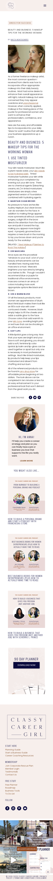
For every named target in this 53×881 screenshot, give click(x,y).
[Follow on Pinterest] (19, 808)
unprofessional (30, 103)
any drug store (27, 371)
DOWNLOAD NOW (26, 665)
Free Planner (11, 784)
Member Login (12, 768)
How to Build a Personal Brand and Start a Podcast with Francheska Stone (25, 521)
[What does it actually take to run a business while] (13, 833)
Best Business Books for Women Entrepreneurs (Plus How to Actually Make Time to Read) (25, 578)
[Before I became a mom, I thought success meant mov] (39, 833)
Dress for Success (20, 22)
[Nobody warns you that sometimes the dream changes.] (13, 860)
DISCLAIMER (42, 878)
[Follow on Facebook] (7, 808)
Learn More (26, 460)
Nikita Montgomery (20, 39)
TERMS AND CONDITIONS (24, 878)
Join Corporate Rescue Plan (19, 765)
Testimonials (11, 771)
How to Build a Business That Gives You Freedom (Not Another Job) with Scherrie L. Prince (25, 635)
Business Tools (12, 790)
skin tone (17, 321)
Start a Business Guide (16, 752)
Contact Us (11, 774)
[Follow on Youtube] (25, 808)
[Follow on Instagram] (13, 808)
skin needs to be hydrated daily (26, 172)
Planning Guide (12, 749)
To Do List (10, 793)
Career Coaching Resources (19, 755)
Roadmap (10, 787)
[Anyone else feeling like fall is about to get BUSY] (39, 860)
